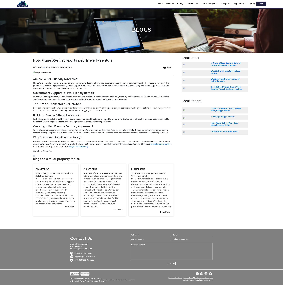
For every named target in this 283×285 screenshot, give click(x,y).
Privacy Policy (188, 278)
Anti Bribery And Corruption (203, 278)
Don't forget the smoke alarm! (224, 131)
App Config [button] (239, 3)
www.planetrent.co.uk (159, 144)
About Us (170, 3)
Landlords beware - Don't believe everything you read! (226, 109)
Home (160, 3)
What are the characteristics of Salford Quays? (225, 80)
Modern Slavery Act (191, 280)
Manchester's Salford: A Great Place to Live (103, 173)
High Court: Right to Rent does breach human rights (224, 124)
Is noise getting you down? (223, 117)
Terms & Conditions (175, 278)
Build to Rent (193, 3)
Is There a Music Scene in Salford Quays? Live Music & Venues (225, 64)
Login (261, 4)
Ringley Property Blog (78, 146)
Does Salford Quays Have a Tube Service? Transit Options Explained (226, 88)
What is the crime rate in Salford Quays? (225, 72)
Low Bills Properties (210, 3)
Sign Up (252, 4)
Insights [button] (225, 3)
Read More (69, 206)
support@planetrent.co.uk (84, 256)
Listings (180, 3)
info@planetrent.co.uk (83, 253)
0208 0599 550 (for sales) (84, 260)
